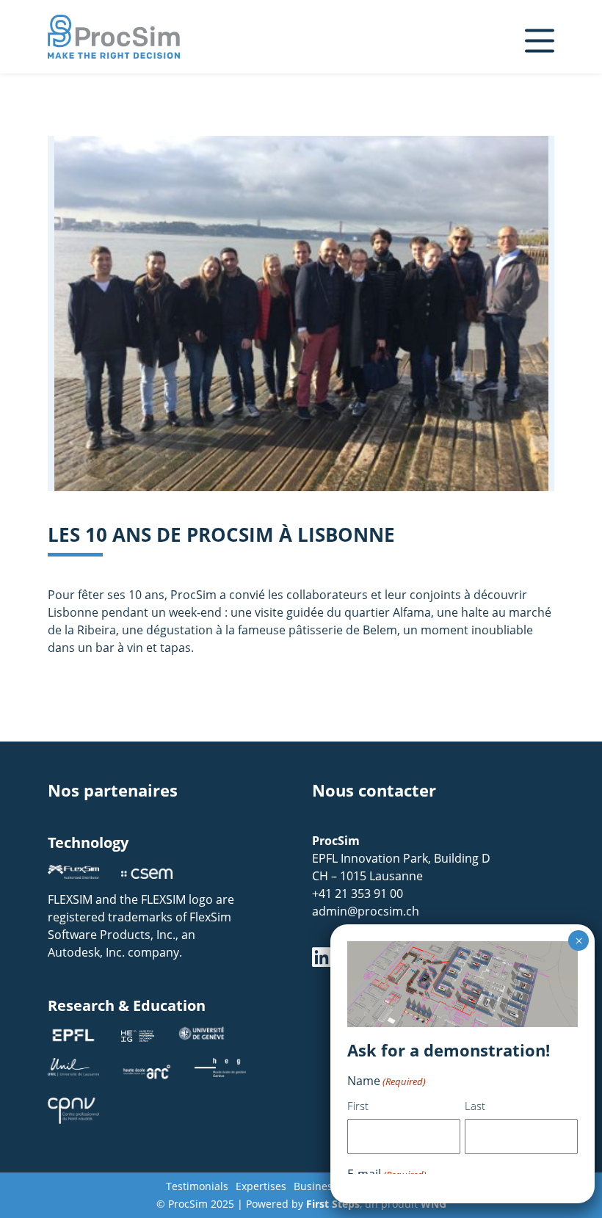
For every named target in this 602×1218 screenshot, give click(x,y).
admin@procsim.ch (365, 911)
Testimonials (197, 1186)
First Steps (333, 1204)
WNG (433, 1204)
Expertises (261, 1186)
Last (475, 1105)
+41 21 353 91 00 (357, 893)
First (358, 1105)
